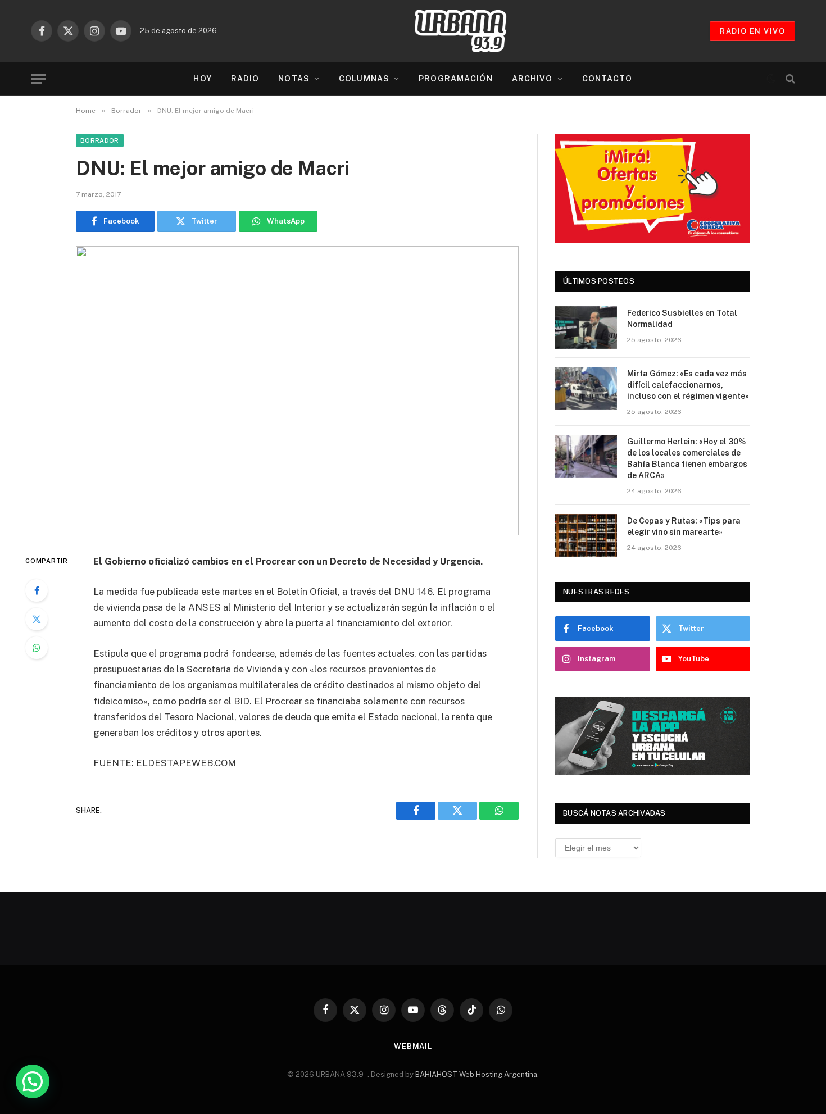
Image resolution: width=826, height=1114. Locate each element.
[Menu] (38, 79)
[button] (32, 1081)
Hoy (202, 78)
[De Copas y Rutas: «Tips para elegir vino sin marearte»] (586, 535)
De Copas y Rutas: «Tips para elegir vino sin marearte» (684, 526)
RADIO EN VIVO (752, 31)
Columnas (364, 78)
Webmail (413, 1046)
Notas (294, 78)
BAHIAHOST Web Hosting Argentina (476, 1074)
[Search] (789, 79)
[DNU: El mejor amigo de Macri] (297, 390)
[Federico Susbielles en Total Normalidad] (586, 327)
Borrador (99, 140)
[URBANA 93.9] (472, 31)
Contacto (607, 78)
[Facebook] (36, 590)
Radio (245, 78)
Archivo (532, 78)
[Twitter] (36, 619)
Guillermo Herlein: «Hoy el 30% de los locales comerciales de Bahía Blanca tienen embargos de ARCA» (687, 458)
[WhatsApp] (36, 647)
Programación (455, 78)
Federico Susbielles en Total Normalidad (682, 318)
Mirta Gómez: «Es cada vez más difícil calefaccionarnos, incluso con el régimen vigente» (688, 385)
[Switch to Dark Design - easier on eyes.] (771, 79)
